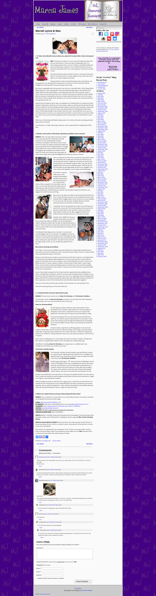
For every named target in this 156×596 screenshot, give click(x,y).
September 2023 (103, 149)
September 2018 (103, 246)
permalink (57, 441)
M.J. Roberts (40, 27)
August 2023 (101, 151)
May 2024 (100, 136)
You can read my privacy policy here (107, 50)
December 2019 (102, 222)
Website (38, 575)
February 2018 (102, 256)
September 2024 (103, 129)
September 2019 (103, 227)
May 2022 (100, 174)
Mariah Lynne (42, 457)
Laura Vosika (101, 89)
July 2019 (100, 230)
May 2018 (100, 253)
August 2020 (101, 209)
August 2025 (101, 113)
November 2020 (102, 204)
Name (38, 568)
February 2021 (102, 199)
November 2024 (102, 128)
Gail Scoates (101, 84)
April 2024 (101, 138)
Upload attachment (56, 562)
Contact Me (102, 24)
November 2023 (102, 146)
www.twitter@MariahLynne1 (50, 408)
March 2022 (101, 177)
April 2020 (101, 215)
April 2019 (101, 235)
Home (38, 24)
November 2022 (102, 166)
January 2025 (102, 124)
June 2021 (101, 192)
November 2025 (102, 108)
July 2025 (100, 115)
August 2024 (101, 131)
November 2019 (102, 223)
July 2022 (100, 172)
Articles (66, 24)
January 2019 (102, 240)
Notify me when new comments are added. (51, 578)
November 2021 (102, 184)
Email (38, 572)
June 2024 (101, 134)
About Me (45, 24)
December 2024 (102, 126)
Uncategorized (46, 441)
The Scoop (81, 24)
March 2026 (101, 101)
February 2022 (102, 179)
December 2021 (102, 182)
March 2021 (101, 197)
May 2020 (100, 213)
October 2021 (102, 185)
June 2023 (101, 154)
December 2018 (102, 242)
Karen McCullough (86, 590)
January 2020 (102, 220)
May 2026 (100, 98)
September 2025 (103, 111)
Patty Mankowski (103, 85)
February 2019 (102, 238)
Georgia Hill (101, 87)
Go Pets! (73, 24)
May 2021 (100, 194)
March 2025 (101, 121)
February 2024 (102, 141)
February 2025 (102, 123)
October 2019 (102, 225)
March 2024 (101, 139)
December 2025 (102, 106)
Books (52, 24)
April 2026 (101, 100)
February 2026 (102, 103)
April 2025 (101, 119)
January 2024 (102, 143)
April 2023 (101, 157)
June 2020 (101, 212)
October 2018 (102, 245)
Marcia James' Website (44, 594)
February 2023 (102, 161)
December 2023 (102, 144)
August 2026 (101, 93)
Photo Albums (92, 24)
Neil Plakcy (90, 27)
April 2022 (101, 176)
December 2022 (102, 164)
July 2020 (100, 210)
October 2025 (102, 110)
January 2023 (102, 162)
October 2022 (102, 167)
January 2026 (102, 105)
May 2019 (100, 233)
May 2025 (100, 118)
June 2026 (101, 96)
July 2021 (100, 190)
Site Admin (78, 588)
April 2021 (101, 195)
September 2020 (103, 207)
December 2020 (102, 202)
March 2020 (101, 217)
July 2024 (100, 133)
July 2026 (100, 95)
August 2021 (101, 189)
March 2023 (101, 159)
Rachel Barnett (102, 82)
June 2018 (101, 251)
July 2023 (100, 152)
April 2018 (101, 255)
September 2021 (103, 187)
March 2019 (101, 237)
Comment (39, 548)
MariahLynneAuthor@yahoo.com (51, 402)
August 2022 (101, 171)
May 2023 (100, 156)
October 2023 (102, 148)
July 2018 (100, 250)
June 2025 (101, 116)
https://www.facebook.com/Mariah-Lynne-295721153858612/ (61, 406)
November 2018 (102, 243)
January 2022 (102, 181)
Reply (40, 466)
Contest (59, 24)
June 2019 (101, 232)
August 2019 (101, 228)
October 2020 (102, 205)
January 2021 (102, 200)
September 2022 (103, 169)
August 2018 (101, 248)
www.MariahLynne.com (81, 404)
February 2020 (102, 218)
